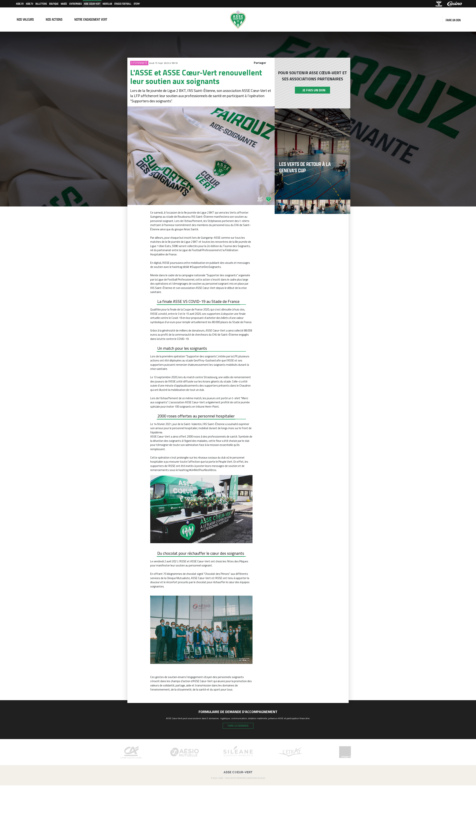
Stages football (122, 3)
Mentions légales (256, 778)
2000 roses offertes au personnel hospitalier (196, 416)
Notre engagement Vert (90, 19)
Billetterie (41, 3)
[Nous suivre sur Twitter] (439, 19)
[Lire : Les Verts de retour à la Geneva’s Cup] (312, 154)
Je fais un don (312, 90)
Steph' (137, 3)
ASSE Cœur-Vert (92, 3)
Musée (64, 3)
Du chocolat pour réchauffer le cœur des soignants (200, 553)
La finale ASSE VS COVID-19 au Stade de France (198, 301)
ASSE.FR (20, 3)
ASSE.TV (29, 3)
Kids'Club (107, 3)
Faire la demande (238, 726)
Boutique (54, 3)
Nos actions (54, 19)
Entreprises (75, 3)
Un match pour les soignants (182, 348)
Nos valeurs (25, 19)
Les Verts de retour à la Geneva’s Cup (305, 167)
